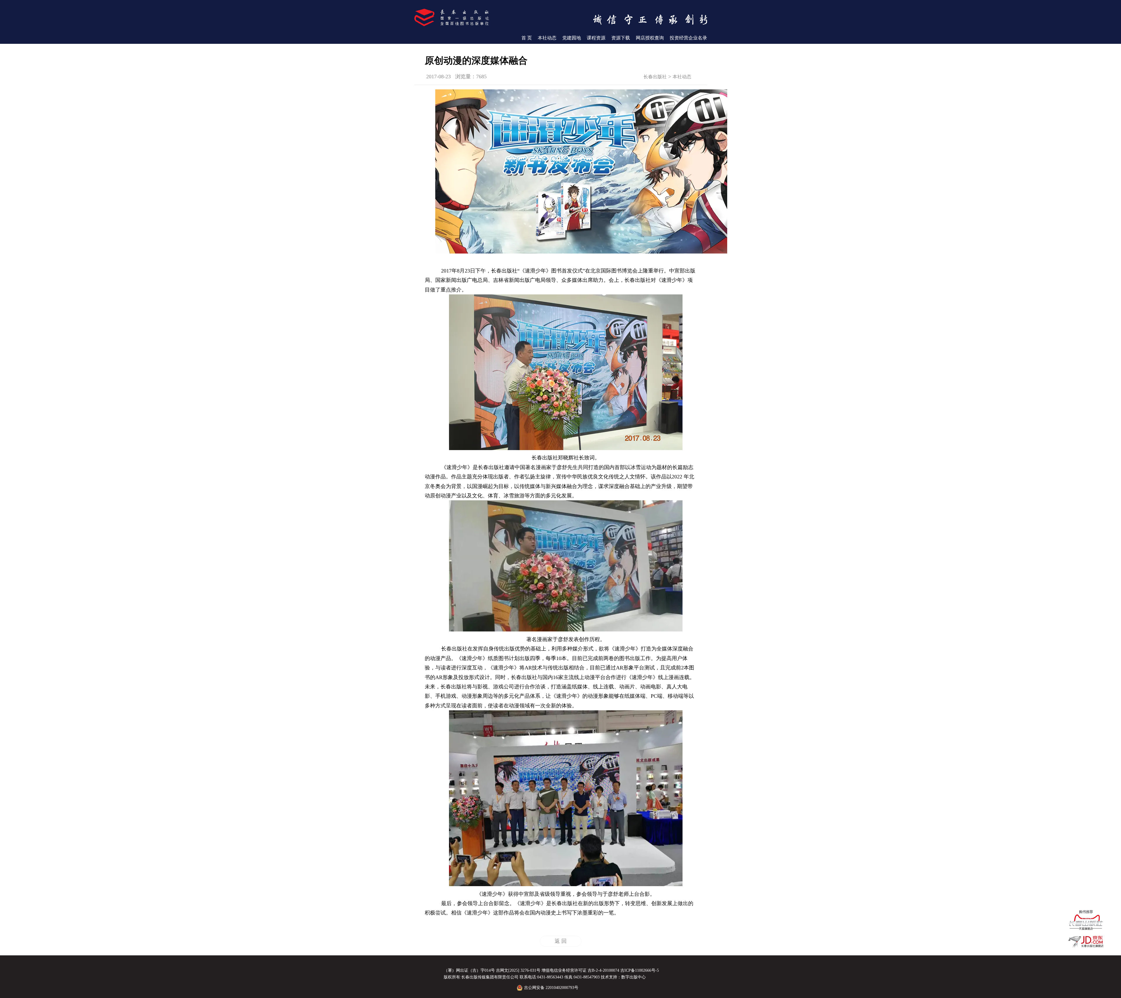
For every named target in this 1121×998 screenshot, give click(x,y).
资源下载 (620, 37)
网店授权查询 (650, 37)
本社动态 (547, 37)
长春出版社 (655, 76)
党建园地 (571, 37)
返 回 (561, 941)
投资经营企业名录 (688, 37)
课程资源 (596, 37)
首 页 (526, 37)
